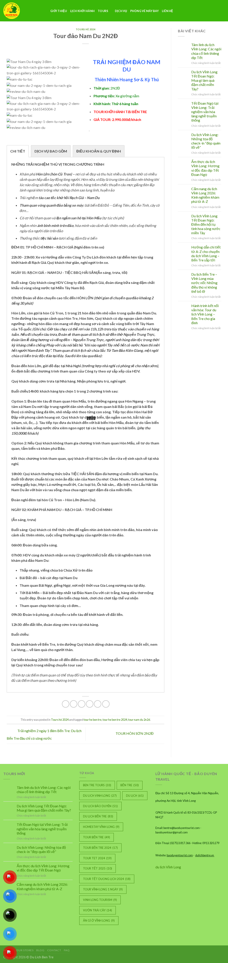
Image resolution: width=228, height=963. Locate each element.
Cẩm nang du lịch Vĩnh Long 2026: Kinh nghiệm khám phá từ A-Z (205, 195)
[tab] (18, 151)
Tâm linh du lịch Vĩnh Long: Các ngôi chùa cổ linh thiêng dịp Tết (206, 51)
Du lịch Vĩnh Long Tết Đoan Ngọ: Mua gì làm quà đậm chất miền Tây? (204, 80)
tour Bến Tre (96, 837)
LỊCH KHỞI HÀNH (82, 11)
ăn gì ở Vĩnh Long (99, 920)
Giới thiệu (58, 11)
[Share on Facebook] (65, 704)
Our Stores (24, 950)
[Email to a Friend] (81, 704)
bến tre (129, 785)
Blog (40, 950)
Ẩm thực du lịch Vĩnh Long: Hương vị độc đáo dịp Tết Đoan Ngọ (205, 168)
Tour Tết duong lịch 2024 (106, 879)
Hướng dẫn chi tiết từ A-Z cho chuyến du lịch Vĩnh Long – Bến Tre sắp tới (206, 253)
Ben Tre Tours (97, 785)
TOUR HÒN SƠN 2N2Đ (135, 733)
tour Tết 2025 (97, 868)
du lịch (135, 795)
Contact (54, 950)
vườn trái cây (97, 910)
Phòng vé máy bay (144, 11)
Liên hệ (167, 11)
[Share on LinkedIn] (106, 704)
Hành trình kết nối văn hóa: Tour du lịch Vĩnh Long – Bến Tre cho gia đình (205, 314)
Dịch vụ (121, 11)
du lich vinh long (100, 795)
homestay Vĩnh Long (101, 827)
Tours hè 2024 (85, 29)
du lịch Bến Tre (98, 816)
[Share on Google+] (97, 704)
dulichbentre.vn (204, 855)
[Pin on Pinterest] (89, 704)
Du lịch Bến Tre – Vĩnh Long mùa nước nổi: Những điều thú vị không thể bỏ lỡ (204, 282)
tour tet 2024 (97, 858)
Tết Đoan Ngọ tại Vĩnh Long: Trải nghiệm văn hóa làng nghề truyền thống (204, 111)
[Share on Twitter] (73, 704)
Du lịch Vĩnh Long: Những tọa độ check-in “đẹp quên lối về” (205, 141)
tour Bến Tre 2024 (100, 847)
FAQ (67, 950)
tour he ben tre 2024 (115, 719)
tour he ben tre (93, 719)
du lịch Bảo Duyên (100, 806)
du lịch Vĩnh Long (168, 867)
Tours (103, 11)
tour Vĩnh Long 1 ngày (103, 889)
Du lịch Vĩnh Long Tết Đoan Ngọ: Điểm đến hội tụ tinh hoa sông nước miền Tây (205, 224)
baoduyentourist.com (180, 855)
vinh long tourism (100, 900)
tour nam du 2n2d (139, 719)
